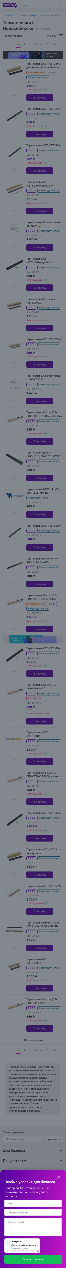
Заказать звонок (33, 1259)
